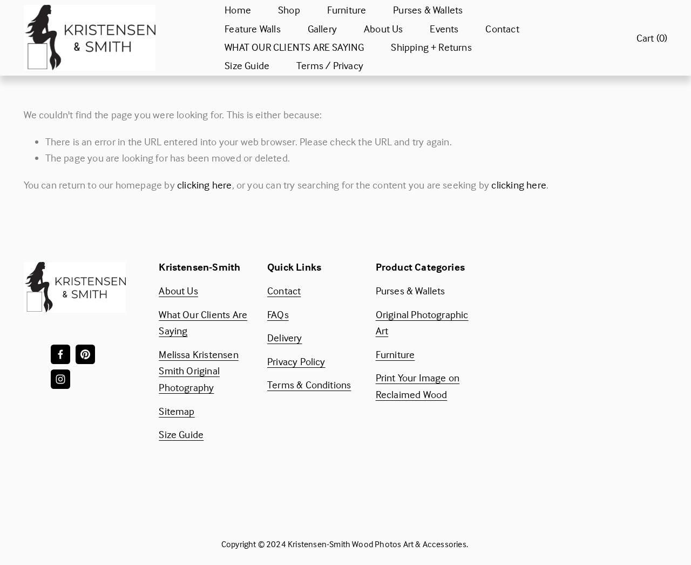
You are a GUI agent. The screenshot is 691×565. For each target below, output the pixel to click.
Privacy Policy (296, 361)
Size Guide (247, 65)
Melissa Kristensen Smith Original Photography (198, 371)
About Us (383, 28)
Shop (289, 9)
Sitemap (176, 411)
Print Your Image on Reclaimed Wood (418, 386)
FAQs (278, 314)
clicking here (204, 184)
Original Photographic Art (422, 323)
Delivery (284, 337)
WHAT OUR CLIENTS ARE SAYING (294, 47)
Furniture (347, 9)
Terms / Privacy (329, 65)
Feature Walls (253, 28)
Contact (502, 28)
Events (444, 28)
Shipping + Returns (431, 47)
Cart (652, 37)
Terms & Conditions (309, 384)
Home (238, 9)
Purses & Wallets (428, 9)
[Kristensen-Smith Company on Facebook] (60, 354)
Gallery (322, 28)
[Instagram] (60, 379)
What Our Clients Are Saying (203, 323)
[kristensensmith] (85, 354)
